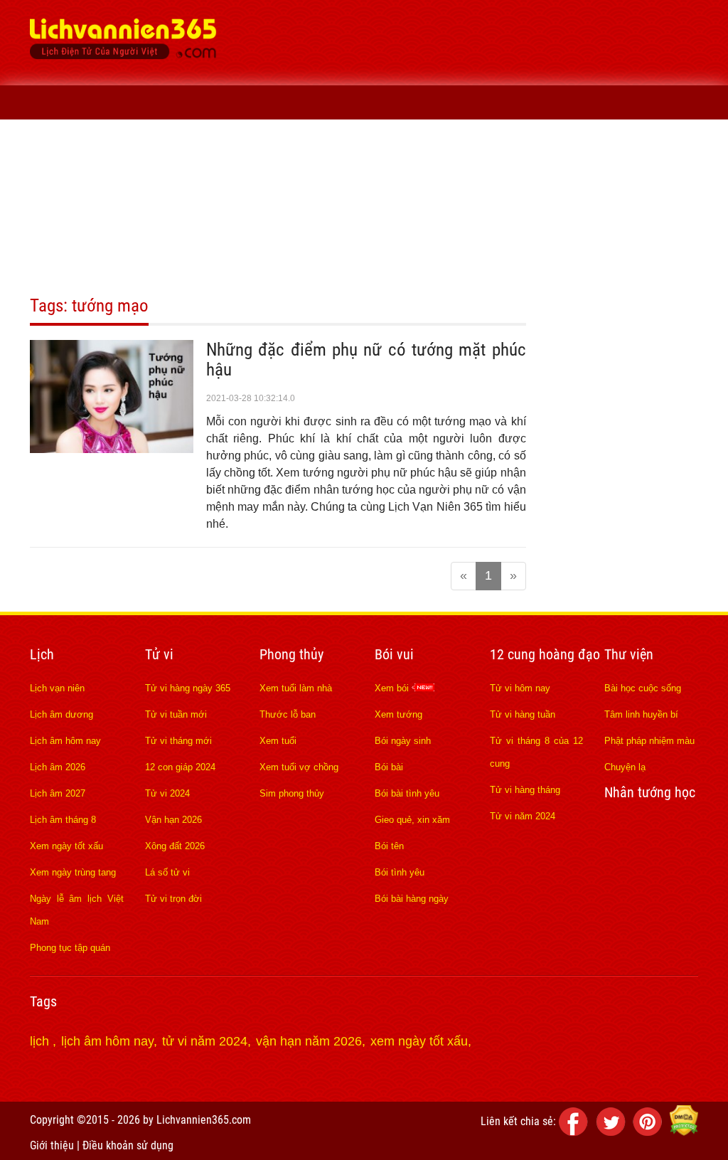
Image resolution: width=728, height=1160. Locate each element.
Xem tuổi (277, 740)
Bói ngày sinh (403, 740)
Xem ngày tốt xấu (66, 846)
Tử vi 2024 (167, 793)
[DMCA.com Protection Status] (684, 1132)
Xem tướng (398, 714)
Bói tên (389, 846)
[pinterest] (650, 1132)
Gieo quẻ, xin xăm (412, 819)
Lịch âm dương (61, 714)
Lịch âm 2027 (57, 793)
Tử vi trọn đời (173, 898)
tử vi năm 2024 (204, 1041)
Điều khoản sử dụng (127, 1145)
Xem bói (393, 688)
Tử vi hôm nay (520, 688)
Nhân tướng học (84, 264)
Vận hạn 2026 (173, 819)
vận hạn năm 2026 (309, 1041)
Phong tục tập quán (70, 947)
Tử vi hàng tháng (525, 789)
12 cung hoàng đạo (387, 230)
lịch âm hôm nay (107, 1041)
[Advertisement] (479, 106)
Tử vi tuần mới (176, 714)
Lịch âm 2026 (57, 767)
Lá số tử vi (167, 872)
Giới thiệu (52, 1145)
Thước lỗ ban (287, 714)
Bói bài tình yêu (407, 793)
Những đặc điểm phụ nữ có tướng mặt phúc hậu (366, 359)
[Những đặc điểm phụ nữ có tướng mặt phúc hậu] (111, 449)
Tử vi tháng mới (178, 740)
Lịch (96, 230)
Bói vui (292, 230)
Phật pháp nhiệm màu (649, 740)
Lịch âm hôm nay (65, 740)
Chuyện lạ (625, 767)
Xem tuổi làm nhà (295, 688)
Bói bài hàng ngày (412, 898)
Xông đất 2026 (175, 846)
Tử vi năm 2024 (522, 816)
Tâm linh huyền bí (641, 714)
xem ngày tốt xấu (419, 1041)
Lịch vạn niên (57, 688)
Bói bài (389, 767)
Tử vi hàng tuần (522, 714)
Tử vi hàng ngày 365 (187, 688)
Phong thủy (218, 230)
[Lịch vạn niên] (51, 230)
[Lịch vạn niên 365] (123, 42)
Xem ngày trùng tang (73, 872)
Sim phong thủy (291, 793)
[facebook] (576, 1132)
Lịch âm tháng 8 (63, 819)
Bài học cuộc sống (642, 688)
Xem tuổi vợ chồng (298, 767)
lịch (41, 1041)
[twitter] (613, 1132)
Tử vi (148, 230)
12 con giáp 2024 (180, 767)
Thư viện (175, 264)
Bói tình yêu (399, 872)
